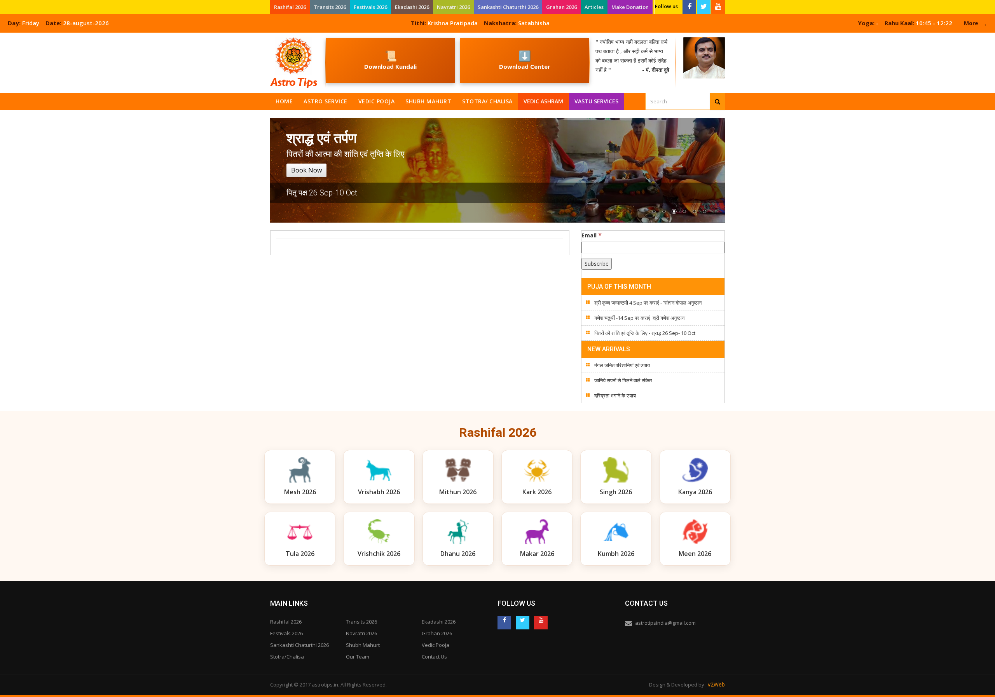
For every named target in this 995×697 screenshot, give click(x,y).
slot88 (8, 37)
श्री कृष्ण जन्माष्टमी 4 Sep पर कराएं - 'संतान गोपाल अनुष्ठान (648, 302)
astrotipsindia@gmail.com (665, 622)
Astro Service (325, 101)
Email (591, 235)
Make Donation (630, 7)
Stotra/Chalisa (287, 656)
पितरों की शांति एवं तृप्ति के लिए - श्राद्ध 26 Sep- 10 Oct (644, 332)
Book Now (306, 170)
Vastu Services (596, 99)
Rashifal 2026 (290, 7)
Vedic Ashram (543, 101)
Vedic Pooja (376, 101)
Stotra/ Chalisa (487, 101)
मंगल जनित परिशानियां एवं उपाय (622, 365)
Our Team (357, 656)
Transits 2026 (330, 7)
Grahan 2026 (561, 7)
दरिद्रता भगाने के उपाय (615, 395)
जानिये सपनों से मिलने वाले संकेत (623, 380)
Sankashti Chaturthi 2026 (508, 7)
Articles (594, 7)
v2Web (716, 684)
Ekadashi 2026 (412, 7)
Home (284, 101)
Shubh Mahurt (428, 101)
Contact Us (434, 656)
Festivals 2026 (370, 7)
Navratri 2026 (453, 7)
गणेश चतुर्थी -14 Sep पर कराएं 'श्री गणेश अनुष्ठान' (640, 317)
